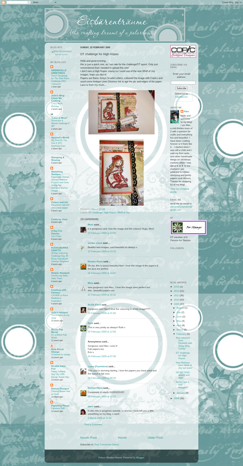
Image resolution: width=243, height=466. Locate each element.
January (181, 393)
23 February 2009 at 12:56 (102, 331)
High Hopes (110, 212)
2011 (177, 295)
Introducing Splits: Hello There (60, 277)
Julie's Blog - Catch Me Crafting (58, 98)
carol (90, 406)
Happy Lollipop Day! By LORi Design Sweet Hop (60, 374)
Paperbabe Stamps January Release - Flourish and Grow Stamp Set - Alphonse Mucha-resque (60, 184)
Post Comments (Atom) (107, 444)
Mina (90, 283)
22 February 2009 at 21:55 (102, 313)
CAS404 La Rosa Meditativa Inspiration (59, 298)
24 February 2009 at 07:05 (102, 356)
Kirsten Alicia (95, 261)
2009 (177, 304)
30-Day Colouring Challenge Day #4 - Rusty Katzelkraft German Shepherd (60, 257)
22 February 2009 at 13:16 (102, 251)
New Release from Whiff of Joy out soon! (184, 365)
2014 (177, 286)
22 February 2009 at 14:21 (102, 273)
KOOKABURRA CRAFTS (59, 249)
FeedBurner (181, 97)
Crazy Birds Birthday (56, 105)
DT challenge (95, 212)
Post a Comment (93, 424)
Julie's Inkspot (59, 312)
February (182, 334)
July (179, 312)
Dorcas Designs (60, 388)
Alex (93, 209)
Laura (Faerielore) (98, 366)
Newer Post (88, 437)
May (179, 321)
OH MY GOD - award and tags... (183, 375)
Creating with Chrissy (58, 291)
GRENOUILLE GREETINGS (58, 71)
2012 (177, 291)
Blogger (140, 457)
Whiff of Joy (123, 212)
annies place (95, 243)
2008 (177, 398)
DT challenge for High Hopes (183, 355)
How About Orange (57, 350)
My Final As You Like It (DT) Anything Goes (59, 143)
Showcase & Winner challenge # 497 (60, 123)
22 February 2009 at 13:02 (102, 233)
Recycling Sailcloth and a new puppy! (60, 206)
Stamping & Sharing (57, 158)
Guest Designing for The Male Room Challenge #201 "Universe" (60, 79)
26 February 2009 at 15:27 (102, 396)
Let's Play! (56, 236)
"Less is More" (59, 118)
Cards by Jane (59, 219)
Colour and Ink (59, 202)
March (180, 329)
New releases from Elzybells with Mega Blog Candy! (184, 343)
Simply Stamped (60, 273)
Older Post (155, 437)
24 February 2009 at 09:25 (102, 378)
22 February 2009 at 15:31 (102, 295)
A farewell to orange (60, 354)
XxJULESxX (94, 304)
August (180, 308)
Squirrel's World (60, 137)
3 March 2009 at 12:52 (100, 418)
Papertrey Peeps (60, 405)
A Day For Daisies (56, 232)
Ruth (90, 323)
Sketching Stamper (57, 173)
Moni (90, 224)
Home (122, 437)
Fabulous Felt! (58, 408)
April (179, 325)
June (179, 316)
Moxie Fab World (57, 330)
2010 (177, 300)
